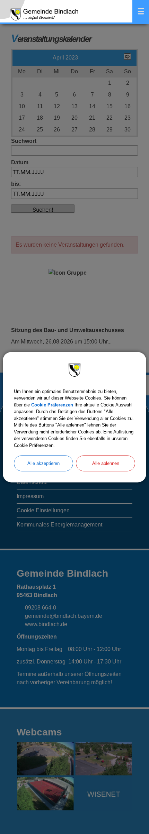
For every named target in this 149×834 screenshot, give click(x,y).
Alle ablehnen (105, 463)
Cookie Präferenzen (52, 404)
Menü (140, 11)
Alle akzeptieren (43, 463)
